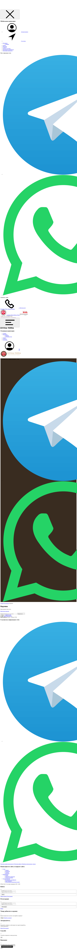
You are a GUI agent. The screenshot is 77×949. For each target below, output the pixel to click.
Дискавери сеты (8, 336)
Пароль (2, 892)
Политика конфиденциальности (7, 864)
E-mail (2, 890)
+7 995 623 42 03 (22, 307)
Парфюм (7, 44)
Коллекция (5, 43)
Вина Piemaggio (8, 880)
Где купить (5, 339)
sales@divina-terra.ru (8, 616)
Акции (4, 45)
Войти (1, 908)
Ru (19, 349)
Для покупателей (6, 878)
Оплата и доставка (7, 48)
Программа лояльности (7, 50)
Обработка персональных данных (29, 864)
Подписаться (3, 613)
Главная (4, 333)
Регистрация (9, 896)
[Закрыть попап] (0, 889)
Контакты (5, 46)
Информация (5, 874)
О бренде (5, 47)
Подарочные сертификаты (8, 49)
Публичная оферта (18, 864)
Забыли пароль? (3, 896)
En (19, 350)
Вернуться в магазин (4, 611)
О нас (4, 869)
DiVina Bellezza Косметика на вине (12, 882)
